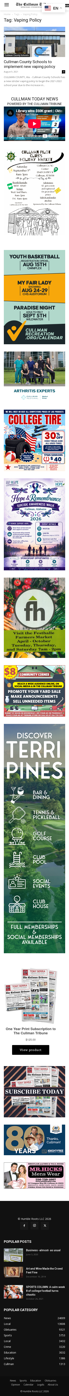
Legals (40, 1384)
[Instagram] (34, 1225)
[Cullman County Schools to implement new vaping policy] (34, 42)
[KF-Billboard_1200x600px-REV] (34, 1139)
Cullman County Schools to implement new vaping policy (29, 64)
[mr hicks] (34, 1175)
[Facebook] (24, 1226)
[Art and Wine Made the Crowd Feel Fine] (13, 1272)
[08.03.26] (34, 297)
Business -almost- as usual (43, 1250)
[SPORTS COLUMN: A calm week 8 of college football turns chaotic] (13, 1291)
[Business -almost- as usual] (13, 1255)
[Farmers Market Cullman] (34, 617)
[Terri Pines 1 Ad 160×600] (34, 838)
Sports (23, 1380)
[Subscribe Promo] (34, 1091)
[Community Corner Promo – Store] (34, 690)
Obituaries (50, 1380)
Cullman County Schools (17, 55)
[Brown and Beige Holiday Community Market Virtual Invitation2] (34, 192)
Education (35, 1380)
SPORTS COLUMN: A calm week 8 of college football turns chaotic (45, 1290)
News (13, 1380)
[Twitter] (45, 1226)
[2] (34, 377)
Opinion (15, 1384)
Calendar (29, 1384)
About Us (53, 1384)
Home (7, 14)
